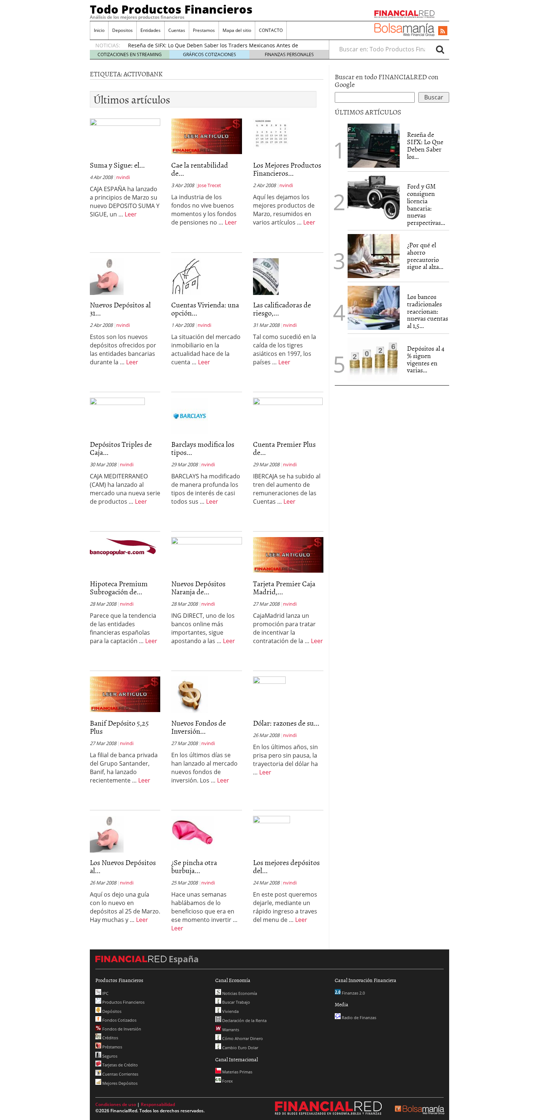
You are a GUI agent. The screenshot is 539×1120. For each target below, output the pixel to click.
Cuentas (176, 30)
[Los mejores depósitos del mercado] (271, 834)
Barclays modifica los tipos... (202, 447)
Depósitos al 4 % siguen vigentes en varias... (425, 359)
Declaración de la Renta (244, 1020)
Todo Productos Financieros (171, 9)
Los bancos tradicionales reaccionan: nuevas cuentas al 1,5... (427, 311)
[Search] (440, 49)
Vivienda (230, 1011)
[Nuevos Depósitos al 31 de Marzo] (107, 276)
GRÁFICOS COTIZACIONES (209, 54)
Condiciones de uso (115, 1104)
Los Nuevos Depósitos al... (123, 866)
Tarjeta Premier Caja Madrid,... (284, 587)
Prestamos (204, 30)
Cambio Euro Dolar (239, 1047)
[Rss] (442, 31)
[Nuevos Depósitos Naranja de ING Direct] (206, 545)
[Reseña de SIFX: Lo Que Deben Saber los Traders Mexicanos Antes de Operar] (374, 146)
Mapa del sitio (237, 30)
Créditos (109, 1037)
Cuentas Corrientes (119, 1074)
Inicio (99, 30)
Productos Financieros (122, 1002)
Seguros (109, 1056)
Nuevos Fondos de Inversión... (198, 726)
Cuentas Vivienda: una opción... (205, 308)
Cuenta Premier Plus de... (284, 447)
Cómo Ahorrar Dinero (242, 1038)
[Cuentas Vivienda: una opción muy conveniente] (186, 276)
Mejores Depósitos (119, 1083)
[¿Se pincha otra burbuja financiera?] (192, 833)
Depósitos (111, 1011)
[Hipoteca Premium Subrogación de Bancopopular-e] (123, 547)
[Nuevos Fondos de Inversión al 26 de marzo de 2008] (189, 694)
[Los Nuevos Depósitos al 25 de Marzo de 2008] (107, 834)
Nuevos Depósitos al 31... (120, 308)
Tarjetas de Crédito (119, 1065)
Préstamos (111, 1047)
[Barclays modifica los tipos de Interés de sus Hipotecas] (189, 416)
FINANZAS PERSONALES (289, 54)
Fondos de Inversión (121, 1029)
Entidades (150, 30)
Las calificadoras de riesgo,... (282, 308)
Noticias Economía (239, 993)
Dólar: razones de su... (286, 722)
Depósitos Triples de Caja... (121, 447)
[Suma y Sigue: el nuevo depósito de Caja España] (125, 127)
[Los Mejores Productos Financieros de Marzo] (271, 133)
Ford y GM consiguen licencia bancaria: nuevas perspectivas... (426, 204)
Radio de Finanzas (358, 1017)
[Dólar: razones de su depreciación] (269, 685)
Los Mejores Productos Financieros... (287, 168)
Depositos (122, 30)
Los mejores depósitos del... (286, 866)
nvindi (123, 177)
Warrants (230, 1029)
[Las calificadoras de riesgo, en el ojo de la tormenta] (266, 276)
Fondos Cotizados (118, 1020)
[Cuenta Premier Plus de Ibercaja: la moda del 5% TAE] (288, 404)
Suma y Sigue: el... (117, 164)
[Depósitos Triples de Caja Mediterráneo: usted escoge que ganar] (117, 403)
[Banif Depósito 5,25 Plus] (125, 694)
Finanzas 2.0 (353, 993)
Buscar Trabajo (235, 1002)
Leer (131, 214)
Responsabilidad (158, 1104)
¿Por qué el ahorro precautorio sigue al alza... (425, 255)
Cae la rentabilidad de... (199, 168)
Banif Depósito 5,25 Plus (119, 726)
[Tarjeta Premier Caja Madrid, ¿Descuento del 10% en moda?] (288, 554)
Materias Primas (236, 1072)
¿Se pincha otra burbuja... (194, 866)
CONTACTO (271, 30)
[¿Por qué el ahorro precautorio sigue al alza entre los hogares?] (374, 256)
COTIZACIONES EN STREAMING (130, 54)
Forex (227, 1081)
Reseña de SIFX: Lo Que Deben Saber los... (425, 145)
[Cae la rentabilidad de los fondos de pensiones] (206, 136)
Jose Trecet (209, 185)
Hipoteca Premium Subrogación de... (119, 587)
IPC (105, 993)
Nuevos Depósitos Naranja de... (198, 587)
